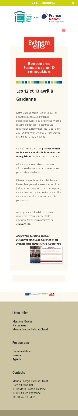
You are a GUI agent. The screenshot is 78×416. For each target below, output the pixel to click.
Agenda (16, 359)
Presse (16, 355)
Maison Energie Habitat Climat (30, 329)
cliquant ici (23, 224)
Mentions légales (22, 321)
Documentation (21, 351)
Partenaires (19, 325)
